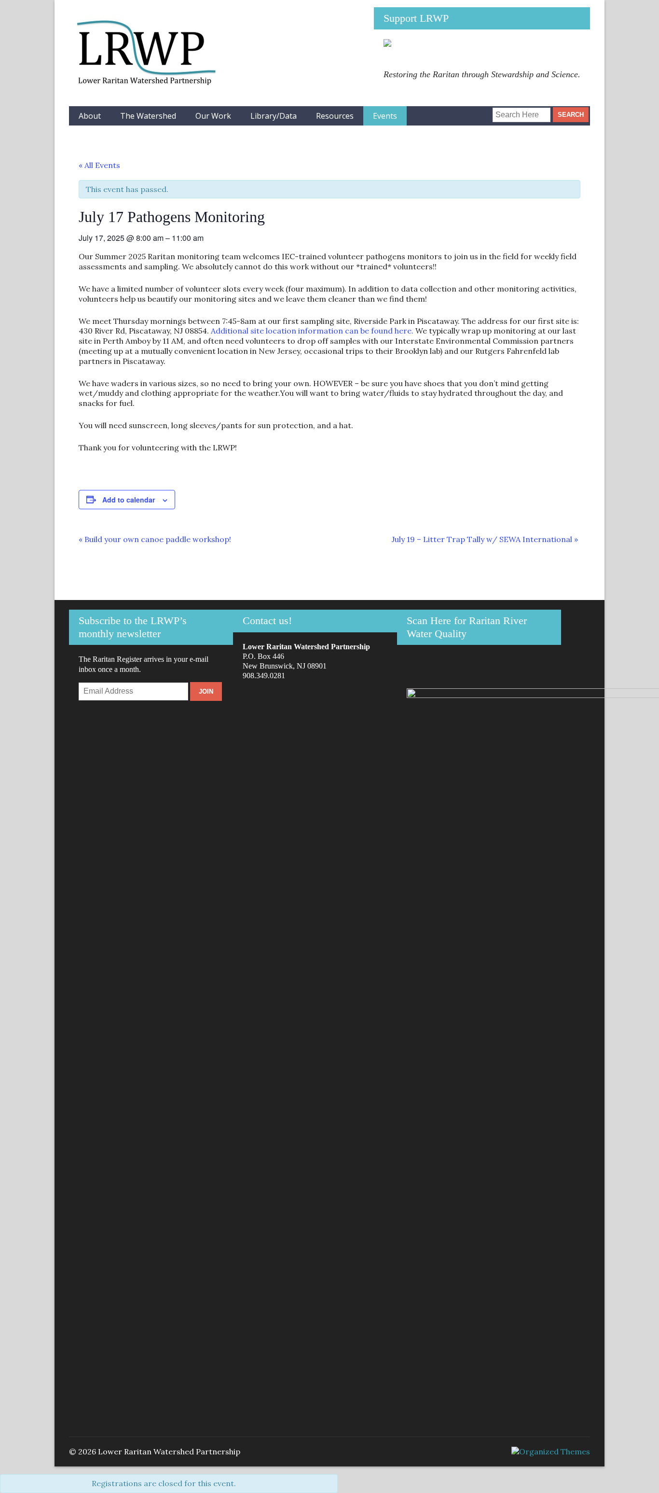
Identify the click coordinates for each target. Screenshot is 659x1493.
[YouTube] (478, 111)
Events (385, 116)
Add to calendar (128, 499)
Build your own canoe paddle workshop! (155, 539)
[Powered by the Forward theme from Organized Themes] (550, 1451)
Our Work (213, 116)
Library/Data (273, 116)
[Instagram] (462, 111)
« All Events (99, 165)
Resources (335, 116)
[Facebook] (446, 111)
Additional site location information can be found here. (312, 330)
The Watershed (148, 116)
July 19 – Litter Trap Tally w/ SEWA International (485, 539)
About (90, 116)
